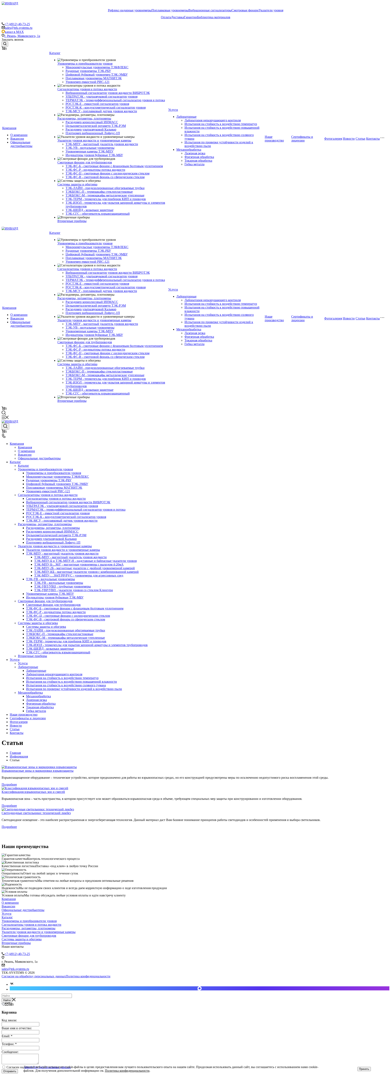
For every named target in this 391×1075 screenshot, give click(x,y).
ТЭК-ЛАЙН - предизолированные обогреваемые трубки (105, 188)
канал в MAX (14, 32)
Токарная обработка (198, 160)
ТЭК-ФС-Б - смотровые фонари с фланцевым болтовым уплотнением (114, 166)
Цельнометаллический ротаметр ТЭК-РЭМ (96, 126)
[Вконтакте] (12, 984)
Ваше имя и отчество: (17, 1028)
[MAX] (199, 988)
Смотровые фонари (245, 10)
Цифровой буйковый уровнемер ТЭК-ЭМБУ (97, 74)
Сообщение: (10, 1052)
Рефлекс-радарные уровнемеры (130, 10)
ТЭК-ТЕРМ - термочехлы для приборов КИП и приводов (106, 199)
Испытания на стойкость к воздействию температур (221, 124)
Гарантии (190, 17)
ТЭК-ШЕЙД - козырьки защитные (89, 210)
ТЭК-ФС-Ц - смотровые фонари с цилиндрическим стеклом (107, 173)
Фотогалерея (333, 138)
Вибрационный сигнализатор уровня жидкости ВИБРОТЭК (108, 93)
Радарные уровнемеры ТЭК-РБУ (88, 71)
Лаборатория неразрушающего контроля (213, 120)
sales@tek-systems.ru (18, 27)
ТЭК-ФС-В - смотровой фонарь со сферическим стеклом (105, 177)
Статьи (360, 138)
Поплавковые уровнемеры (170, 10)
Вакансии (17, 138)
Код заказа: (9, 1020)
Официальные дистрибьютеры (21, 144)
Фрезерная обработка (199, 157)
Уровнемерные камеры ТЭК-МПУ (89, 151)
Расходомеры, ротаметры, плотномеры (84, 118)
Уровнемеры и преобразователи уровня (84, 63)
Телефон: (9, 1044)
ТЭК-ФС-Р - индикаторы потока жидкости (95, 169)
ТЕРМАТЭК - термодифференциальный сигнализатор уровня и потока (115, 100)
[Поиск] (5, 44)
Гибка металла (194, 164)
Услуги (173, 109)
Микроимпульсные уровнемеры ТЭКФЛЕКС (97, 67)
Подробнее (9, 784)
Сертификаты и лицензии (302, 138)
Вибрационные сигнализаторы (210, 10)
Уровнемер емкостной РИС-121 (88, 82)
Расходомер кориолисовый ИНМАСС (92, 122)
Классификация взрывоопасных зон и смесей (33, 792)
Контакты (373, 138)
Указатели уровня (271, 10)
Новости (349, 138)
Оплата (166, 17)
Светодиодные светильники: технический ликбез (36, 813)
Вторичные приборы (72, 221)
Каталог (54, 53)
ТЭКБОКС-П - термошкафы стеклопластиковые (99, 191)
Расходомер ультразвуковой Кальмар (91, 129)
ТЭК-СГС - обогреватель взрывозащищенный (98, 213)
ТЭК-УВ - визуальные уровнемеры (90, 147)
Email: (7, 1036)
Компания (9, 128)
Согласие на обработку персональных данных (34, 976)
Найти (7, 1000)
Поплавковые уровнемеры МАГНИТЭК (94, 78)
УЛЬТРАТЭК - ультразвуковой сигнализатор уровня (101, 96)
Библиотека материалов (213, 17)
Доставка (177, 17)
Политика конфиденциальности (88, 976)
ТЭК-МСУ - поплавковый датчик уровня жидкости (101, 111)
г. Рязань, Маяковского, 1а (22, 36)
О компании (18, 135)
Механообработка (188, 149)
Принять (364, 1069)
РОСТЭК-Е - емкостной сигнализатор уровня (97, 104)
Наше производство (274, 138)
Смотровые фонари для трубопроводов (84, 162)
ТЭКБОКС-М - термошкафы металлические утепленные (105, 195)
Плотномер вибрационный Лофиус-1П (93, 133)
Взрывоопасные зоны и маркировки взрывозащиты (38, 770)
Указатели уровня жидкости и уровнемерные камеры (94, 140)
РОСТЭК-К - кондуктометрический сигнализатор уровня (106, 107)
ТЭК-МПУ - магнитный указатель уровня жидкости (102, 144)
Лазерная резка (195, 153)
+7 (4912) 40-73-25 (17, 24)
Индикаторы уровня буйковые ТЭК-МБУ (94, 155)
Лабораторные (186, 116)
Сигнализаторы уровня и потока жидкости (87, 89)
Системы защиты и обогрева (77, 184)
